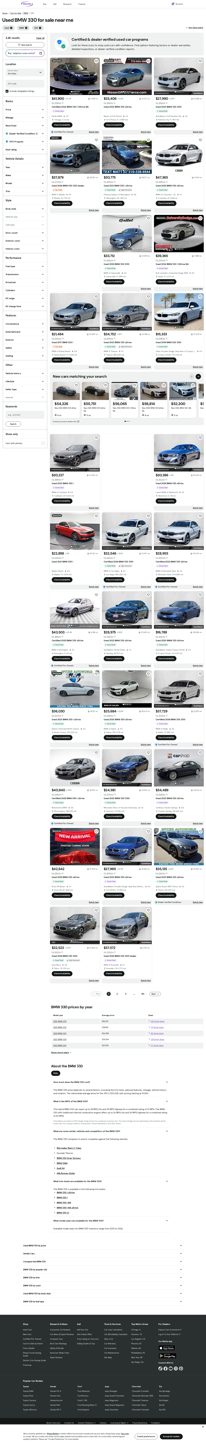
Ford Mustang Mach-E (87, 1405)
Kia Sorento (164, 1395)
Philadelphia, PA (138, 1353)
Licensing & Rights (118, 1423)
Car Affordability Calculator (116, 1334)
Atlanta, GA (136, 1348)
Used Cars (27, 1329)
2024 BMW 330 (59, 1033)
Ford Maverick (83, 1391)
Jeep (107, 1386)
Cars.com (125, 1433)
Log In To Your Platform (168, 1334)
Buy (44, 4)
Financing (27, 1365)
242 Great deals (157, 1021)
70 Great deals (157, 1027)
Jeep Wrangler (111, 1391)
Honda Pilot (55, 1405)
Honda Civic (55, 1395)
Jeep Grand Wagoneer (114, 1405)
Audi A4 (60, 1168)
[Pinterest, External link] (181, 1369)
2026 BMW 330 (59, 1021)
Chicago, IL (136, 1329)
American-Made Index (59, 1353)
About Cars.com (53, 1423)
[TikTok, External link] (160, 1369)
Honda (53, 1386)
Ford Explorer (83, 1409)
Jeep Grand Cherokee (114, 1395)
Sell (54, 4)
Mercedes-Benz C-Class (69, 1148)
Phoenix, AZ (136, 1343)
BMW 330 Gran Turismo (69, 1158)
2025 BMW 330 (59, 1027)
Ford (79, 1386)
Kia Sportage (164, 1391)
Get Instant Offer (84, 1334)
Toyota (26, 1386)
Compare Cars (56, 1339)
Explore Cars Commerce (169, 1329)
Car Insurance (110, 1348)
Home (5, 13)
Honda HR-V (55, 1409)
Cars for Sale (15, 13)
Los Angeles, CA (138, 1339)
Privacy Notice (52, 1433)
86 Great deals (157, 1033)
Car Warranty (110, 1343)
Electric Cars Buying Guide (34, 1360)
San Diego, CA (137, 1362)
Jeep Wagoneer (111, 1400)
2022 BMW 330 (59, 1045)
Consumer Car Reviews (60, 1329)
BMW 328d (62, 1163)
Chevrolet (136, 1386)
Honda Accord (56, 1400)
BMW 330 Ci (63, 1212)
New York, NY (137, 1357)
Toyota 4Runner (30, 1409)
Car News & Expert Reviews (62, 1334)
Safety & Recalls (57, 1348)
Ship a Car (108, 1339)
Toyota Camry (29, 1405)
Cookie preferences (146, 1436)
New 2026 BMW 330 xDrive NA (94, 409)
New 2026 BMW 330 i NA (181, 408)
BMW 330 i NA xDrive (67, 1207)
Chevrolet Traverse (140, 1400)
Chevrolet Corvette (140, 1391)
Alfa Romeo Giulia (66, 1173)
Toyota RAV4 (28, 1391)
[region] (103, 1434)
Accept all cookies (171, 1436)
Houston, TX (136, 1334)
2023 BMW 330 (59, 1039)
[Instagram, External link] (176, 1369)
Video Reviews (56, 1357)
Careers (103, 1423)
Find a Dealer (28, 1348)
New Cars (27, 1334)
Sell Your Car (82, 1329)
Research (67, 4)
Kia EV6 (162, 1409)
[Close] (203, 1427)
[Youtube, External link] (171, 1369)
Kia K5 (161, 1405)
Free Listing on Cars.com (88, 1339)
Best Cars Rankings (58, 1343)
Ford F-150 (82, 1400)
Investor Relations (85, 1423)
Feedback (155, 1423)
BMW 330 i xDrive (66, 1192)
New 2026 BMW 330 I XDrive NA (124, 409)
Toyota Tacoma (29, 1400)
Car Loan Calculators (113, 1329)
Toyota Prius (28, 1395)
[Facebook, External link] (166, 1369)
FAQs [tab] (55, 1073)
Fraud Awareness (139, 1423)
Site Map (108, 1357)
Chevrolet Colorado (140, 1409)
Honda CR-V (55, 1391)
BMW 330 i (62, 1197)
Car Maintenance (111, 1353)
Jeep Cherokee (111, 1409)
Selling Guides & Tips (86, 1343)
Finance (81, 4)
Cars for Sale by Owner (33, 1343)
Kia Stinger (163, 1400)
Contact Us (69, 1423)
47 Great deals (157, 1045)
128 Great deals (157, 1039)
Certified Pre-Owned (32, 1339)
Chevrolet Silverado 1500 (142, 1395)
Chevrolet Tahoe (139, 1405)
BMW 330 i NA (64, 1202)
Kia (160, 1386)
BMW (26, 13)
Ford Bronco (82, 1395)
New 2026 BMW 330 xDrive (65, 408)
